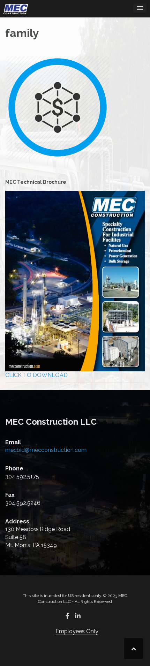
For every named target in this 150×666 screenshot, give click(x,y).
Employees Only (76, 631)
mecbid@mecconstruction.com (46, 450)
